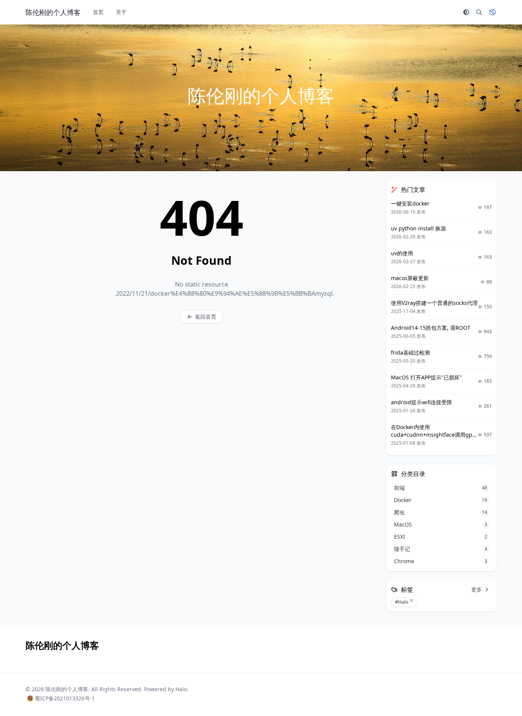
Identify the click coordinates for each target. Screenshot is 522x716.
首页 (98, 12)
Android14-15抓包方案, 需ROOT (430, 327)
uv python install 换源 (418, 228)
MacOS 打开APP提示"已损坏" (426, 377)
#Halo (403, 602)
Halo (181, 689)
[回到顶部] (497, 691)
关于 (121, 12)
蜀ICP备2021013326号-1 (65, 698)
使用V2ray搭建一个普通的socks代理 (434, 302)
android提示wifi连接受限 (421, 402)
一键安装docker (410, 203)
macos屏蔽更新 (410, 278)
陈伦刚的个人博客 (66, 689)
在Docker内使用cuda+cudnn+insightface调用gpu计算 (433, 434)
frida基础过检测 (410, 352)
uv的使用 (402, 253)
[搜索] (479, 12)
